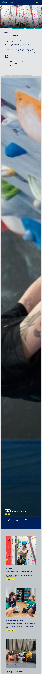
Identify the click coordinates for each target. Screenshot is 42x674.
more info (10, 579)
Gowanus (7, 32)
